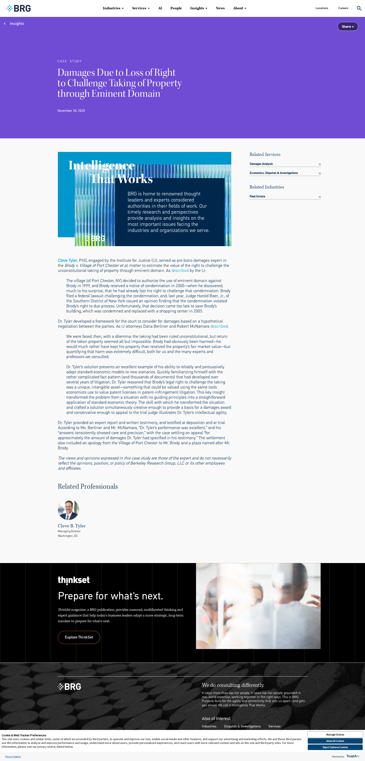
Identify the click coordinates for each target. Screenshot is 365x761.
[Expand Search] (359, 8)
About (238, 8)
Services (139, 8)
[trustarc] (353, 756)
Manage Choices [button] (335, 734)
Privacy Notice (13, 756)
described (180, 270)
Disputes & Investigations (242, 726)
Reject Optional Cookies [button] (335, 747)
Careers (343, 8)
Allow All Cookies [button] (335, 740)
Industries (111, 8)
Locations (322, 8)
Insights (197, 8)
